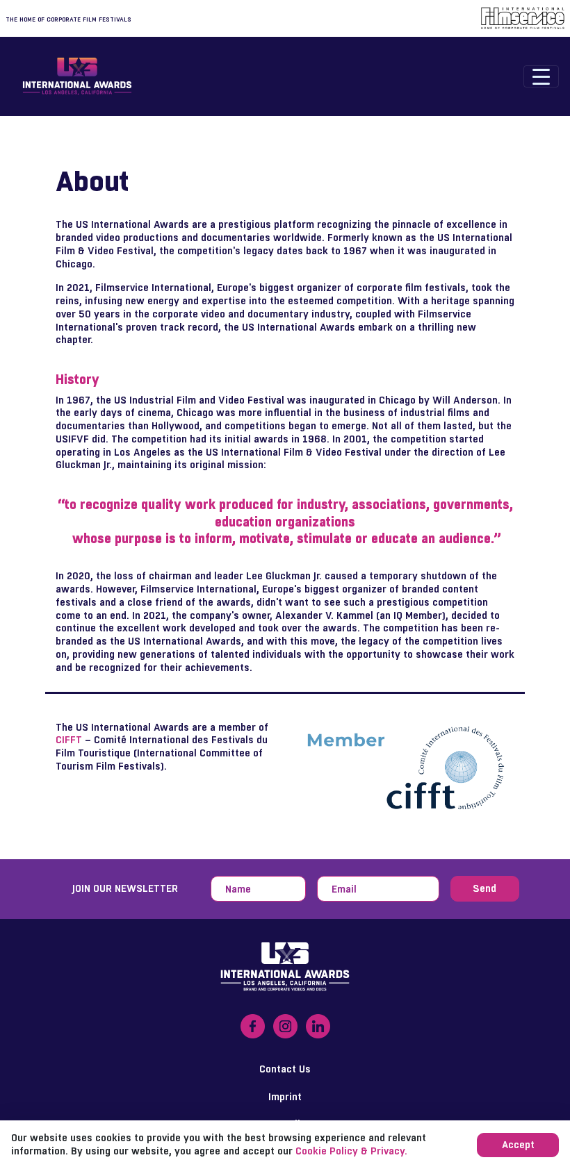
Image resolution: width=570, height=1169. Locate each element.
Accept (518, 1144)
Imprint (285, 1096)
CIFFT (69, 739)
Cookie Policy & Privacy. (351, 1150)
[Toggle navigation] (541, 76)
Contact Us (285, 1069)
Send (484, 888)
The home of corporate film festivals (68, 19)
